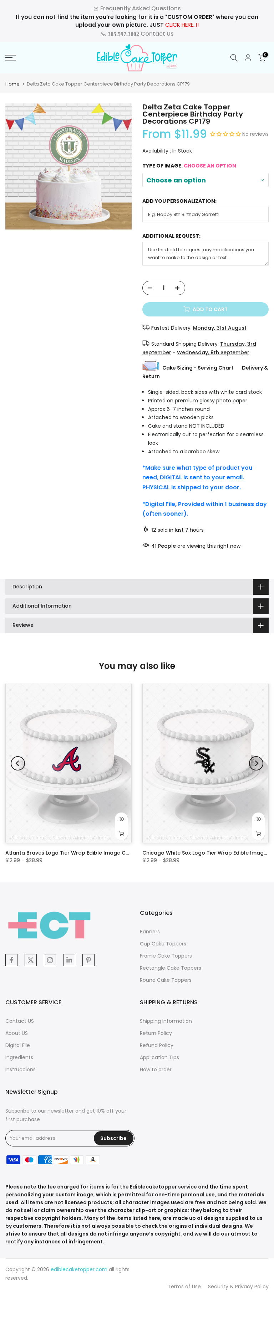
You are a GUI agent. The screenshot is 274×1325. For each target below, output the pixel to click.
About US (16, 1033)
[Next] (256, 763)
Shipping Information (166, 1021)
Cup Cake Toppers (163, 943)
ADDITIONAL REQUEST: (171, 236)
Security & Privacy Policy (238, 1286)
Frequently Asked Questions (140, 8)
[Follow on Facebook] (11, 960)
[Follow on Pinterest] (88, 960)
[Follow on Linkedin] (69, 960)
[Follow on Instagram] (50, 960)
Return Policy (156, 1033)
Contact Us (140, 34)
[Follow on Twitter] (31, 960)
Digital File (17, 1045)
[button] (226, 134)
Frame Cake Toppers (166, 955)
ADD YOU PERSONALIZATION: (179, 201)
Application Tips (159, 1057)
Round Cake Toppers (166, 980)
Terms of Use (184, 1286)
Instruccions (20, 1069)
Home (12, 84)
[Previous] (18, 763)
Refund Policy (156, 1045)
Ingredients (19, 1057)
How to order (156, 1069)
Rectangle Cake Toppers (170, 967)
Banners (150, 931)
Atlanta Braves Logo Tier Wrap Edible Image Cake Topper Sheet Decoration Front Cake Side (125, 852)
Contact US (19, 1021)
